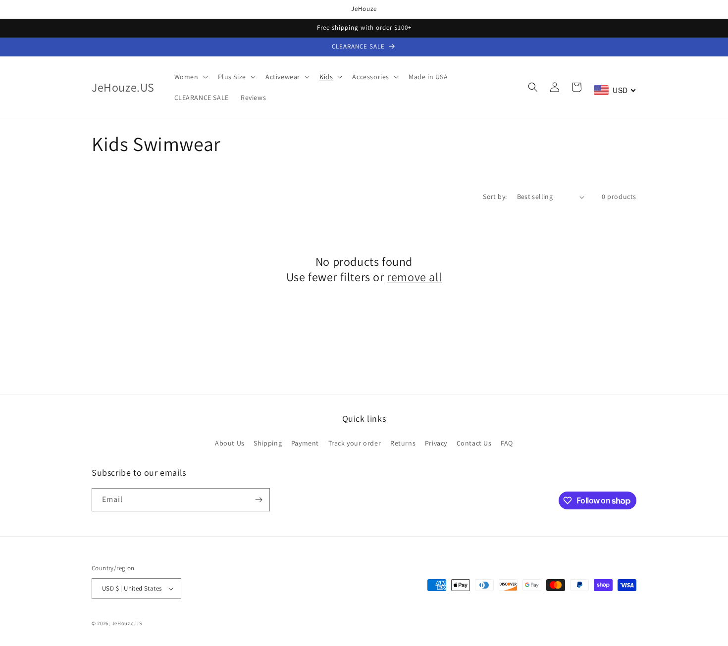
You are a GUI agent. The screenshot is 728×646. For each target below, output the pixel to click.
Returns (403, 443)
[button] (190, 76)
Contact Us (474, 443)
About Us (230, 443)
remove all (414, 277)
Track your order (354, 443)
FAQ (507, 443)
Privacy (436, 443)
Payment (305, 443)
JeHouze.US (127, 623)
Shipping (268, 443)
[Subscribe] (258, 499)
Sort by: (495, 196)
